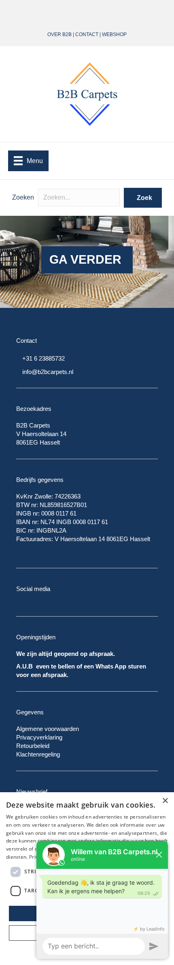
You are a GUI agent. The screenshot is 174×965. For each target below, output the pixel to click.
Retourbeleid (32, 745)
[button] (143, 198)
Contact (86, 34)
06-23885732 (104, 11)
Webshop (114, 34)
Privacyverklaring (39, 737)
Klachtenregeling (38, 754)
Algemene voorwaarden (47, 728)
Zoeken (23, 197)
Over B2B (59, 34)
